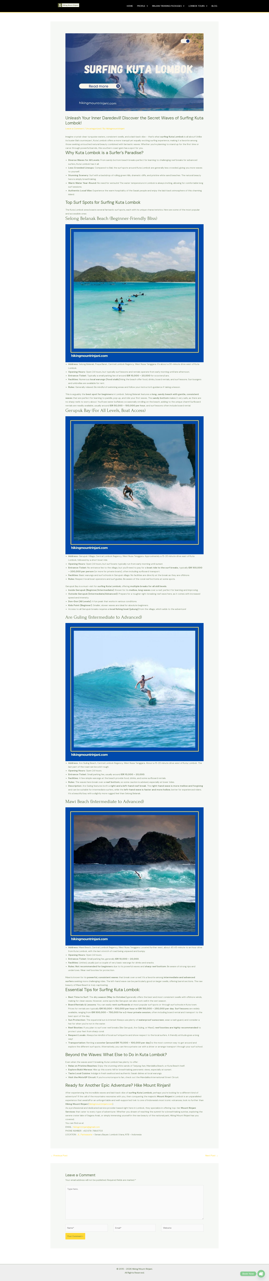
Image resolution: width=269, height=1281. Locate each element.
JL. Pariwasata (84, 1134)
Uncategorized (93, 128)
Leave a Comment (74, 128)
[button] (142, 6)
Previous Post (59, 1155)
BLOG (214, 5)
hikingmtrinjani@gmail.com (86, 1126)
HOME (130, 5)
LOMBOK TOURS (197, 5)
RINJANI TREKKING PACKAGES (167, 5)
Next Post (211, 1155)
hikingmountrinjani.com (100, 1104)
